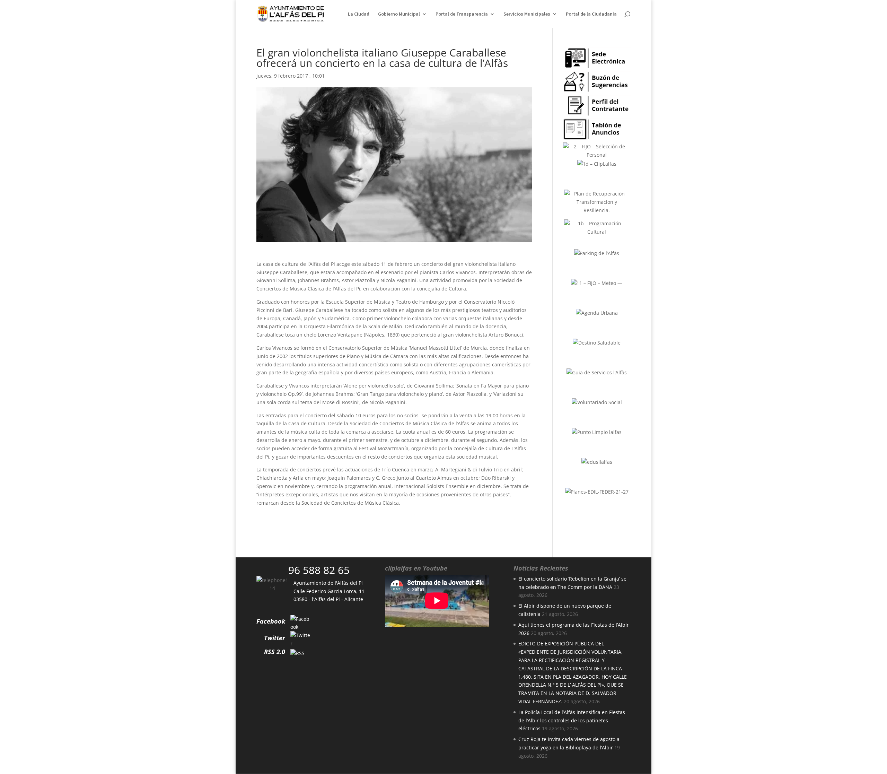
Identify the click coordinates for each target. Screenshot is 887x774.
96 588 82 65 (319, 570)
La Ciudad (358, 14)
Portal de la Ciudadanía (591, 14)
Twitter (274, 638)
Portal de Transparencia (462, 14)
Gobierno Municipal (399, 14)
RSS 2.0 (274, 651)
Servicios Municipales (526, 14)
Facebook (270, 621)
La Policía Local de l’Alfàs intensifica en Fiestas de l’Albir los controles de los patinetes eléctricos (571, 720)
